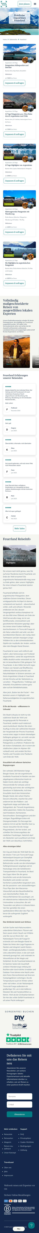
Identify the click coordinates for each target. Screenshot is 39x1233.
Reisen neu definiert (8, 1147)
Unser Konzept (10, 1153)
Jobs (6, 1171)
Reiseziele (8, 1134)
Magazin (7, 1142)
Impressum (8, 1175)
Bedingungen (25, 1146)
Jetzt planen (24, 4)
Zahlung (23, 1150)
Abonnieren (19, 1114)
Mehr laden (20, 528)
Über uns (7, 1167)
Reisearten (8, 1138)
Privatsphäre (25, 1138)
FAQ (22, 1134)
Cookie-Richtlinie (27, 1142)
